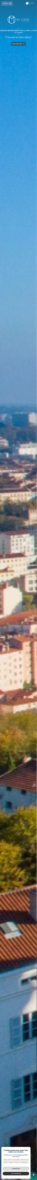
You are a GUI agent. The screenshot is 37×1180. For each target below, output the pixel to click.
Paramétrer (16, 1168)
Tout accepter (16, 1173)
